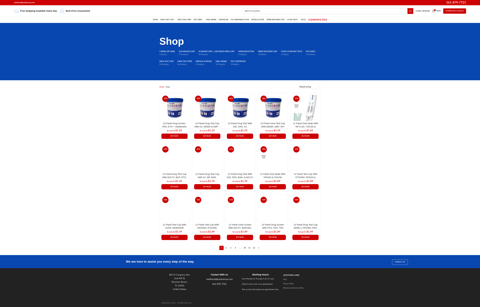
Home (161, 87)
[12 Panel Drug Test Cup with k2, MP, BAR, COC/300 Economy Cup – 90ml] (207, 158)
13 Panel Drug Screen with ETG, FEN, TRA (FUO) (273, 227)
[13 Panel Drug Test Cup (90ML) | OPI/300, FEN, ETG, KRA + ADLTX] (305, 209)
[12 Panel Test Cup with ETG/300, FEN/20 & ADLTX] (305, 158)
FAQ (285, 279)
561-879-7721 (456, 2)
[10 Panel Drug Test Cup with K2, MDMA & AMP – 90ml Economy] (207, 108)
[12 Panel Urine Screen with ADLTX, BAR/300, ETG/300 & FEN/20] (240, 209)
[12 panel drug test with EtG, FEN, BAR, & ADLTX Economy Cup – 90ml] (240, 158)
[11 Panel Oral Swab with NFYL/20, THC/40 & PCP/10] (305, 108)
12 (254, 248)
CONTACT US (400, 262)
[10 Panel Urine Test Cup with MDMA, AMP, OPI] (273, 108)
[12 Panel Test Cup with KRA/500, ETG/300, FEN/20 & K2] (207, 209)
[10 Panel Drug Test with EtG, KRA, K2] (240, 108)
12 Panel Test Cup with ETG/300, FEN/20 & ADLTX (305, 177)
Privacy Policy (288, 284)
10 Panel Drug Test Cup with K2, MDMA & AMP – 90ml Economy (207, 126)
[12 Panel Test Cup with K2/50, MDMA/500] (174, 209)
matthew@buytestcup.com (219, 279)
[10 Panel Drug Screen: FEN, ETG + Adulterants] (174, 108)
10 (245, 248)
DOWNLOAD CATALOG (455, 11)
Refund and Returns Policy (293, 288)
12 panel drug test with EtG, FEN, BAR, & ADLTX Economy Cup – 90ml (240, 177)
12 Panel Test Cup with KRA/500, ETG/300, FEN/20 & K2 (207, 227)
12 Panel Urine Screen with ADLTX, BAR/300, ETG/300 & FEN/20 (239, 227)
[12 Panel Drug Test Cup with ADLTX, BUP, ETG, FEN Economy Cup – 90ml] (174, 158)
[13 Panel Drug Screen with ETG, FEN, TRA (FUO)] (273, 209)
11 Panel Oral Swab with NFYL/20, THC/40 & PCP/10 (305, 126)
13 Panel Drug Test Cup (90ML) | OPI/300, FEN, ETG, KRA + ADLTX (305, 227)
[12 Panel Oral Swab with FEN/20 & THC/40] (273, 158)
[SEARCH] (410, 11)
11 (249, 248)
